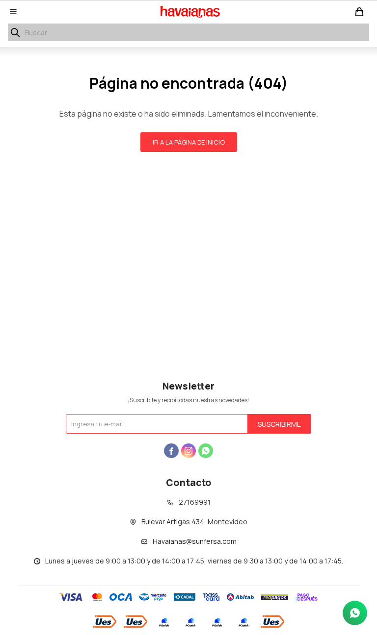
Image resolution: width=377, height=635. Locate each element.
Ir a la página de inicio (189, 142)
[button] (15, 32)
